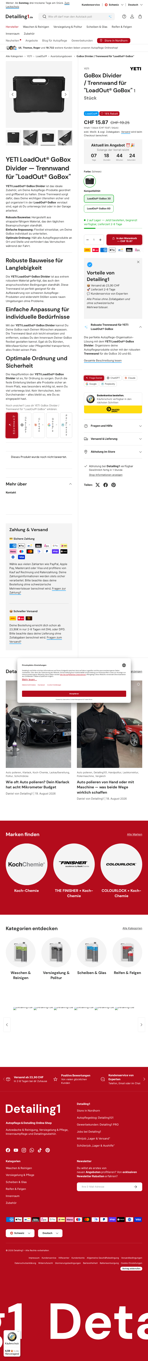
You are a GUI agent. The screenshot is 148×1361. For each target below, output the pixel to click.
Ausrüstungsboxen (61, 56)
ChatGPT (115, 378)
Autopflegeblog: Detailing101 (95, 1117)
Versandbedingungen (131, 1258)
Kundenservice (91, 4)
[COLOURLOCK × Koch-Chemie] (121, 864)
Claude (131, 378)
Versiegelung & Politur (56, 975)
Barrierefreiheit (90, 1263)
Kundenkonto (78, 1258)
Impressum (34, 1258)
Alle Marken (134, 834)
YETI (29, 56)
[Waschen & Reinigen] (21, 952)
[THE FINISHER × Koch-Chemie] (74, 864)
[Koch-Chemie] (26, 864)
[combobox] (76, 16)
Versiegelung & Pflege (20, 1175)
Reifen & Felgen (127, 972)
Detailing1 (18, 1250)
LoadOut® (41, 56)
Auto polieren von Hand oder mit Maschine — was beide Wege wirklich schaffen (105, 787)
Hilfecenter (63, 1258)
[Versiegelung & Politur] (56, 952)
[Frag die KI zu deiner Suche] (110, 16)
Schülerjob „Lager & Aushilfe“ (96, 1145)
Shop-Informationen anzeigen (106, 474)
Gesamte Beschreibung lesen (103, 360)
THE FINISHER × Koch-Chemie (74, 893)
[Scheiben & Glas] (92, 952)
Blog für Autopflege (54, 40)
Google (93, 383)
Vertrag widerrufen (131, 1268)
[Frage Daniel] (124, 16)
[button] (140, 16)
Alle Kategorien (14, 56)
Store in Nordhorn (88, 1110)
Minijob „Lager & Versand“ (93, 1138)
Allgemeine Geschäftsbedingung (103, 1258)
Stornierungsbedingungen (68, 1263)
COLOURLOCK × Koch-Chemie (121, 893)
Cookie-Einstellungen (131, 1263)
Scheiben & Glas (91, 972)
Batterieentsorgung (109, 1263)
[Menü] (18, 1332)
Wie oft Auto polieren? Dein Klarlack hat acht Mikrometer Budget (37, 784)
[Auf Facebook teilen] (106, 485)
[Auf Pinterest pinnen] (113, 485)
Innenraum (12, 1196)
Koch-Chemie (26, 890)
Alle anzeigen (133, 671)
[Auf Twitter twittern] (98, 485)
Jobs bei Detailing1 (89, 1131)
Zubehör (11, 1203)
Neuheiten (12, 40)
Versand (125, 131)
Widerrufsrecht (45, 1263)
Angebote (31, 40)
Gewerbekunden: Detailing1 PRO (98, 1124)
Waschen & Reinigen (21, 975)
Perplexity (110, 383)
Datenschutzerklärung (25, 1263)
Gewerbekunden (82, 40)
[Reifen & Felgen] (127, 952)
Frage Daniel (95, 378)
